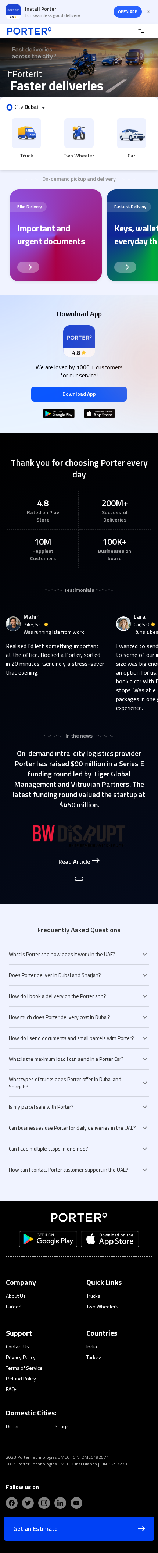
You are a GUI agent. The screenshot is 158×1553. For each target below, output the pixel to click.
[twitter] (28, 1503)
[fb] (12, 1503)
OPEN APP (127, 11)
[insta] (44, 1503)
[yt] (76, 1503)
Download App (79, 394)
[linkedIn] (60, 1503)
